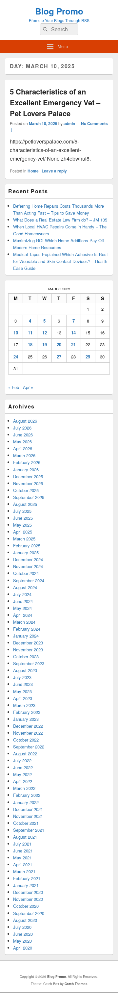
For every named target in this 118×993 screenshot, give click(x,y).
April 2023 (22, 698)
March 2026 (24, 455)
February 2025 (26, 545)
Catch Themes (76, 983)
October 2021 (26, 823)
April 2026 (22, 448)
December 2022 (28, 726)
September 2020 (28, 913)
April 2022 (22, 781)
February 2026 (26, 462)
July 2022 (22, 760)
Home (33, 171)
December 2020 (28, 892)
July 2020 (22, 927)
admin (69, 123)
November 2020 (28, 899)
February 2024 (26, 629)
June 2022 (23, 767)
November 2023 (28, 649)
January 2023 (26, 719)
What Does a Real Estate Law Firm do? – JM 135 (60, 220)
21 (73, 344)
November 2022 (28, 733)
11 (30, 332)
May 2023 (22, 691)
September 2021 (28, 830)
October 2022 (26, 740)
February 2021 (26, 878)
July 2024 (22, 594)
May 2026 (22, 441)
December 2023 (28, 643)
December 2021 (28, 809)
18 (30, 344)
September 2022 (28, 747)
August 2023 (25, 670)
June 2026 (23, 434)
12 (44, 332)
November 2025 (28, 483)
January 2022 (26, 802)
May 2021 (22, 857)
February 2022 (26, 795)
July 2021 (22, 844)
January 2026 (26, 469)
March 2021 (24, 871)
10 (15, 332)
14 (73, 332)
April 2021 (22, 864)
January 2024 (26, 636)
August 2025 (25, 504)
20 (59, 344)
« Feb (13, 387)
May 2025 (22, 525)
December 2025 (28, 476)
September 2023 (28, 663)
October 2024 (26, 573)
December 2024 (28, 559)
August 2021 (25, 837)
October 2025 (26, 490)
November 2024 (28, 566)
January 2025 (26, 552)
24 (15, 356)
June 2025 (23, 518)
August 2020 (25, 920)
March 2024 (24, 622)
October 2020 (26, 906)
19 (44, 344)
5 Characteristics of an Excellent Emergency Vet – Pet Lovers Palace (55, 102)
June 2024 (23, 601)
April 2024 (22, 615)
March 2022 (24, 788)
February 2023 (26, 712)
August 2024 (25, 587)
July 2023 (22, 677)
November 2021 (28, 816)
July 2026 (22, 428)
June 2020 (23, 934)
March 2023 (24, 705)
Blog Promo (59, 11)
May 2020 (22, 941)
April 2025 (22, 532)
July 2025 (22, 511)
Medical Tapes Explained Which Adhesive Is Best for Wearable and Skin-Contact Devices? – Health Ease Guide (60, 261)
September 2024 (28, 580)
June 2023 (23, 684)
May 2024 (22, 608)
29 (88, 356)
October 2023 (26, 656)
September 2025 (28, 497)
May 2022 (22, 774)
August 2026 (25, 421)
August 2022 (25, 753)
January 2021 (26, 885)
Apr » (28, 387)
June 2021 (23, 851)
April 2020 (22, 948)
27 (59, 356)
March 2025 (24, 539)
